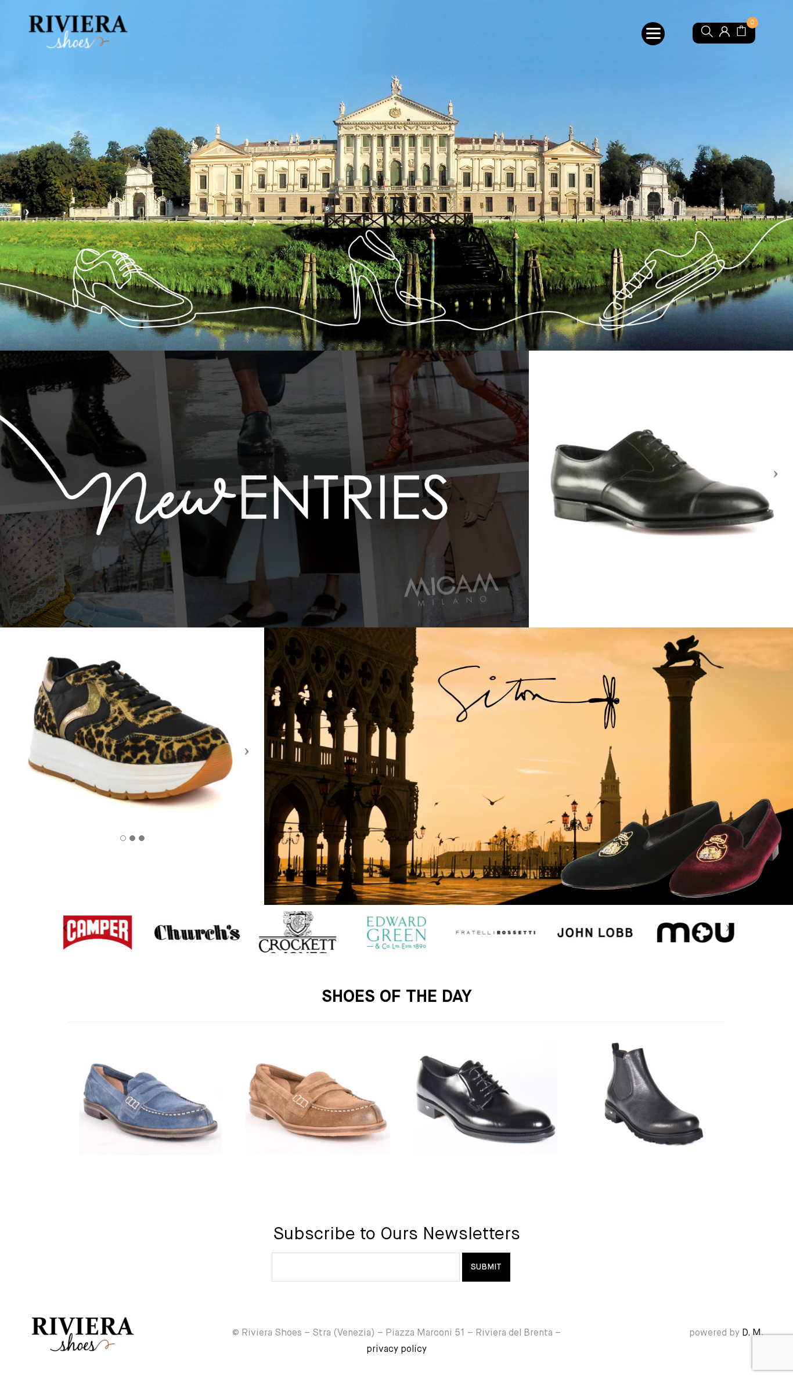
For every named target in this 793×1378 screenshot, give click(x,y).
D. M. (753, 1333)
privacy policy (396, 1349)
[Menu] (653, 33)
